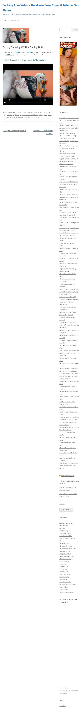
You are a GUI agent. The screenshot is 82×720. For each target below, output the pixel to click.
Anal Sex (21, 112)
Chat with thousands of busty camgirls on (24, 60)
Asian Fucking (63, 531)
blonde (35, 115)
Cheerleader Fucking (65, 559)
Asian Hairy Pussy (65, 533)
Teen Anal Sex (63, 587)
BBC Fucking (62, 690)
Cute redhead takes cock (67, 154)
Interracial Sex (63, 572)
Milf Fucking (63, 579)
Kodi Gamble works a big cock (68, 182)
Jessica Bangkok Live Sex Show (69, 417)
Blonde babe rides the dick (67, 161)
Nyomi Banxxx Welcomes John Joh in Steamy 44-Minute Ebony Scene (69, 120)
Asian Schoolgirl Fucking (67, 538)
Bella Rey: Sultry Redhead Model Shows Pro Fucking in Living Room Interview (68, 135)
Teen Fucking (63, 589)
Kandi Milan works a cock (67, 230)
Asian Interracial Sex (65, 536)
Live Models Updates (67, 476)
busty (45, 115)
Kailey (37, 117)
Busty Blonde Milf (65, 554)
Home (4, 20)
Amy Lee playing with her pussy (69, 228)
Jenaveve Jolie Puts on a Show (68, 374)
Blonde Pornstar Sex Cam (67, 549)
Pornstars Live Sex (65, 582)
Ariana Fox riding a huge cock (68, 194)
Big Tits (26, 112)
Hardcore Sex (44, 112)
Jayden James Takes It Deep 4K (69, 299)
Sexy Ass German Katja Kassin (14, 131)
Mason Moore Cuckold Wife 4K (69, 289)
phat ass (15, 117)
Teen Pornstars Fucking (66, 592)
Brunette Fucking (64, 551)
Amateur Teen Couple (66, 523)
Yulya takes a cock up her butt (68, 159)
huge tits (9, 117)
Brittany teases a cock (66, 164)
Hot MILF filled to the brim (67, 156)
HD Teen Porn (63, 569)
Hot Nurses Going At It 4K (67, 322)
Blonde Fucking (34, 112)
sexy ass (20, 117)
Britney (41, 115)
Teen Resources (63, 693)
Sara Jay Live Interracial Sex (68, 371)
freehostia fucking (63, 688)
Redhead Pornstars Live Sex (68, 584)
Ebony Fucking (64, 561)
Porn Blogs (15, 20)
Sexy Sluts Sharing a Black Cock (69, 351)
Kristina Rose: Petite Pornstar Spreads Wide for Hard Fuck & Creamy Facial (68, 128)
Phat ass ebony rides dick (67, 235)
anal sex (9, 115)
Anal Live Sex (63, 526)
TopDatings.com (74, 690)
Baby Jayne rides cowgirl (67, 215)
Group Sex (62, 564)
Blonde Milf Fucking (65, 546)
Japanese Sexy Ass (65, 574)
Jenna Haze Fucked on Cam (68, 420)
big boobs (16, 115)
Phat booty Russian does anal (68, 146)
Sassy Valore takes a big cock (68, 212)
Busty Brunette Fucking (66, 556)
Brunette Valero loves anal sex (69, 233)
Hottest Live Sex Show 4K (67, 297)
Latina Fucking (64, 577)
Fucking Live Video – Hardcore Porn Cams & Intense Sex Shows (41, 7)
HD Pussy (68, 690)
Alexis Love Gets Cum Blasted (68, 368)
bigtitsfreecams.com (26, 115)
